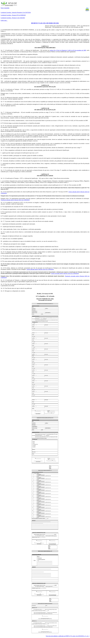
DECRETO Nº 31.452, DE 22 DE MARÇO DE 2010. (45, 23)
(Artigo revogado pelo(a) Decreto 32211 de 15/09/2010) (65, 273)
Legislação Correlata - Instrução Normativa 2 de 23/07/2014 (16, 12)
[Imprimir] (87, 11)
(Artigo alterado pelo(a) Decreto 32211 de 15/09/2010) (40, 269)
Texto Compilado (5, 8)
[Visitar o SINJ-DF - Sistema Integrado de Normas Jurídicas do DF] (9, 6)
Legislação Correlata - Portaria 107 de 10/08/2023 (13, 15)
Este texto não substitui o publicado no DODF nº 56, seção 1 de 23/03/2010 (67, 636)
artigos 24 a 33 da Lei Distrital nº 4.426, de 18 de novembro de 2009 (68, 50)
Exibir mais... (4, 20)
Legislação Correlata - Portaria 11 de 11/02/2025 (13, 17)
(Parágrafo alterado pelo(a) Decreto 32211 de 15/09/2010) (15, 200)
